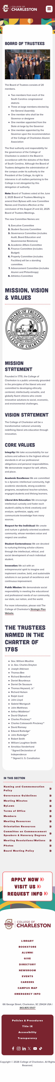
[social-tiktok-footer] (40, 1049)
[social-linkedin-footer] (24, 1049)
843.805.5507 (27, 1008)
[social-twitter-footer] (29, 1049)
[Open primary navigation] (49, 9)
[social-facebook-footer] (13, 1049)
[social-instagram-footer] (18, 1049)
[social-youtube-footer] (35, 1049)
